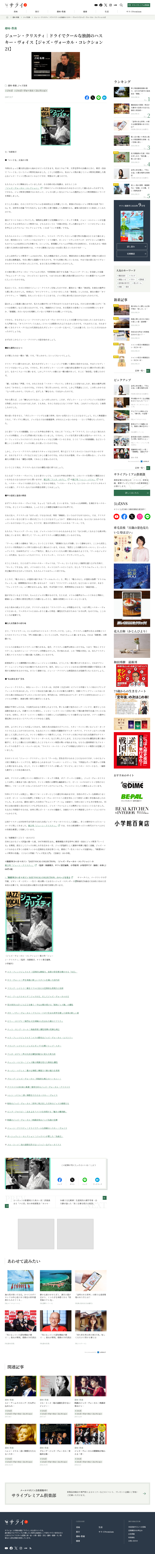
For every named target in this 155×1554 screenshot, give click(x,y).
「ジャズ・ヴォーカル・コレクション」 (22, 188)
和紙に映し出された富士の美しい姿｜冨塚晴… (140, 320)
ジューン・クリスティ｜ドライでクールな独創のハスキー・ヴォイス (37, 1128)
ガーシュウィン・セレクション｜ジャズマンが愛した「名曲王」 (35, 1136)
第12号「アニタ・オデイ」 (55, 479)
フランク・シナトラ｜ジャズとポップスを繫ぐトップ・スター (34, 1045)
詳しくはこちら (132, 492)
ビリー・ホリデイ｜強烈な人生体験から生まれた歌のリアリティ (35, 1021)
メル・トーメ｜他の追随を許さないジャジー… (55, 1404)
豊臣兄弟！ (122, 275)
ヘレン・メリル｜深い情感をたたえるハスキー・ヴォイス (32, 1095)
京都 (120, 287)
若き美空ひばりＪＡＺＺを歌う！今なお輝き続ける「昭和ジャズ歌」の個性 (40, 1004)
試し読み (131, 246)
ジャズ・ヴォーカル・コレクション (31, 90)
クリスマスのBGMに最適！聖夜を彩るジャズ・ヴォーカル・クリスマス (38, 1087)
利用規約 (131, 1537)
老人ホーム (138, 283)
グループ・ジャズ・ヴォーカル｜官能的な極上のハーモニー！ (34, 1078)
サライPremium (106, 1531)
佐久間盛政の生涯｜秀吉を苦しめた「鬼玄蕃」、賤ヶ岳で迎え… (140, 156)
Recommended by (91, 1352)
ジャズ (10, 90)
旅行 (37, 11)
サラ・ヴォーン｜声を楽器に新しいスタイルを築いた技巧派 (33, 980)
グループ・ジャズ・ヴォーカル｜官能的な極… (55, 1452)
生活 (107, 11)
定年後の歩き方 (124, 283)
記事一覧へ (140, 370)
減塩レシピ (122, 279)
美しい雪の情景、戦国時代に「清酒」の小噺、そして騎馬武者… (140, 188)
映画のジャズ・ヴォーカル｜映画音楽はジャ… (89, 1404)
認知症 (141, 279)
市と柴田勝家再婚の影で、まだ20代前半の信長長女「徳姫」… (140, 91)
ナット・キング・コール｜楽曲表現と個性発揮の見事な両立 (33, 1029)
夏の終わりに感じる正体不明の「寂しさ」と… (140, 307)
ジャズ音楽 (26, 17)
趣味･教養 (61, 11)
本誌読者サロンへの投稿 (137, 1527)
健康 (85, 11)
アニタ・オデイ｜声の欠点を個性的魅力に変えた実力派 (31, 1054)
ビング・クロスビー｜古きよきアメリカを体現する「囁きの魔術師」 (37, 1111)
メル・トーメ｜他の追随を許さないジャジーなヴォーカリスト (34, 1144)
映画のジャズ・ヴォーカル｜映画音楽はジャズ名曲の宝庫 (32, 1119)
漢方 (127, 287)
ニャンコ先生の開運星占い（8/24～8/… (140, 346)
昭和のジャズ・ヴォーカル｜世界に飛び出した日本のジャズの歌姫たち (38, 1103)
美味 (16, 11)
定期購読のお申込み (135, 1530)
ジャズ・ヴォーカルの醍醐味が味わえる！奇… (89, 1452)
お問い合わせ (133, 1541)
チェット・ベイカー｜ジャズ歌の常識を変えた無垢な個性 (32, 1062)
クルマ (133, 275)
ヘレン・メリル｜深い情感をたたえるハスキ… (20, 1452)
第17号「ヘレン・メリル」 (84, 479)
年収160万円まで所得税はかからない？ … (140, 333)
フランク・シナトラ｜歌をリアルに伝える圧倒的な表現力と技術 (35, 988)
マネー (133, 279)
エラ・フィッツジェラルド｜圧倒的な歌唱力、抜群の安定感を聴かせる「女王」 (42, 971)
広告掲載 (131, 1534)
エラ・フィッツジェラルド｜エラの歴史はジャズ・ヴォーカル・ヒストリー (40, 1037)
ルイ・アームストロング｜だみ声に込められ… (20, 1404)
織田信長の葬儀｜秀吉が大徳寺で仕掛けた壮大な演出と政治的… (140, 107)
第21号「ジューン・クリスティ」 (42, 825)
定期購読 (131, 253)
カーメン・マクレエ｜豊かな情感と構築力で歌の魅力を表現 (33, 1070)
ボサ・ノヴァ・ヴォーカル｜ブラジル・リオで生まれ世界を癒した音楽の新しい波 (43, 1013)
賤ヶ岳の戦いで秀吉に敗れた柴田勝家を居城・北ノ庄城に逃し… (140, 139)
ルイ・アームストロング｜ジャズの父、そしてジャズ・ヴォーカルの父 (38, 996)
